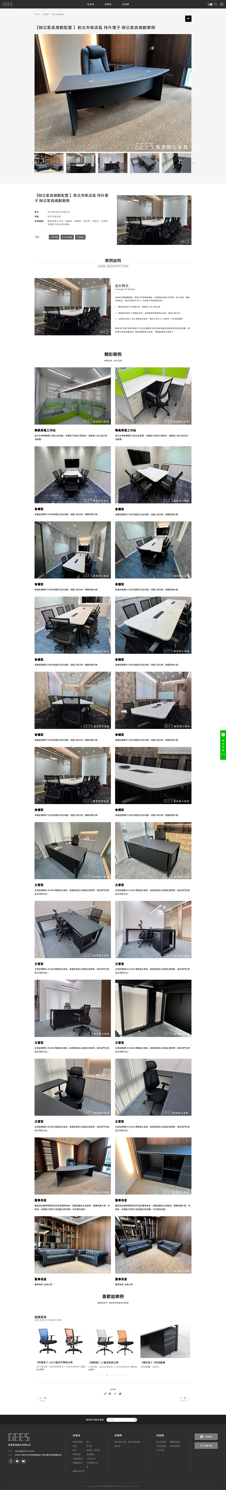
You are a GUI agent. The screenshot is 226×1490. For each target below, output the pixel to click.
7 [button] (123, 1375)
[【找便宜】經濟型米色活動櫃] (61, 1341)
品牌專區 (90, 1454)
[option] (49, 163)
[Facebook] (10, 1461)
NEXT (183, 1400)
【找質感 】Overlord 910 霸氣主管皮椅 (162, 1362)
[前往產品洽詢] (208, 4)
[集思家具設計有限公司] (7, 4)
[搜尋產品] (215, 4)
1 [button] (99, 1375)
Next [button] (193, 163)
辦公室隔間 (78, 1441)
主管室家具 (78, 1458)
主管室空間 (161, 1446)
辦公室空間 (161, 1441)
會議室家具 (78, 1462)
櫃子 (75, 1450)
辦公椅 (89, 1446)
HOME (37, 14)
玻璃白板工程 (79, 1471)
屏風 (75, 1446)
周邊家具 (77, 1454)
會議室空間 (175, 1441)
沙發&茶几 (91, 1458)
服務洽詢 (208, 1445)
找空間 (125, 4)
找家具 (90, 4)
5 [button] (115, 1375)
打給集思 (208, 1436)
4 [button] (111, 1375)
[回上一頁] (188, 19)
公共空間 (160, 1450)
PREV (42, 1400)
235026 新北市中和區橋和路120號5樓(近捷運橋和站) (35, 1455)
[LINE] (17, 1461)
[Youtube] (23, 1461)
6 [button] (119, 1375)
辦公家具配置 (58, 14)
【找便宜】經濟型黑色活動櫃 (104, 1362)
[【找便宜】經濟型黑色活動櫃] (113, 1341)
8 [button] (126, 1375)
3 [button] (107, 1375)
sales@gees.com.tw (21, 1451)
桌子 (88, 1441)
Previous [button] (32, 163)
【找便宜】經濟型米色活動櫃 (52, 1362)
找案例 (108, 4)
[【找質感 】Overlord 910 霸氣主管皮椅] (165, 1341)
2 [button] (103, 1375)
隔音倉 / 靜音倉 (93, 1450)
